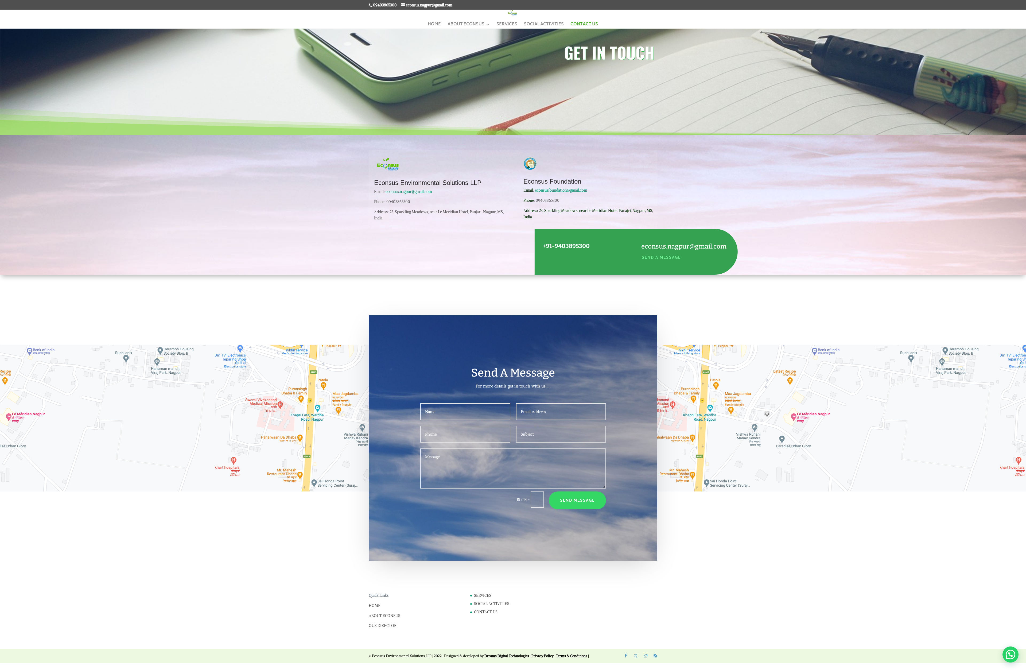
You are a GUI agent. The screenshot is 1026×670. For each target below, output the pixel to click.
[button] (1010, 654)
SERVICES (506, 25)
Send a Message (661, 257)
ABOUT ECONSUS (466, 25)
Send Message (577, 500)
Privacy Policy (542, 656)
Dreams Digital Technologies (506, 656)
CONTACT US (584, 25)
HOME (434, 25)
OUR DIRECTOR (383, 625)
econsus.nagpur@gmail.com (409, 191)
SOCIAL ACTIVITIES (544, 25)
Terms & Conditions (571, 656)
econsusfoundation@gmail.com (561, 190)
